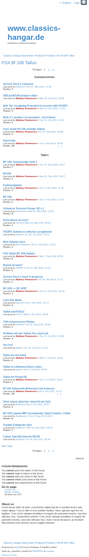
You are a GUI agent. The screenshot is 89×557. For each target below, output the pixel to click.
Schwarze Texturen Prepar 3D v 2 (23, 208)
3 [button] (53, 70)
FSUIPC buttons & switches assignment (27, 231)
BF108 (7, 173)
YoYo (18, 314)
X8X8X (19, 268)
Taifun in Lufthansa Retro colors (22, 366)
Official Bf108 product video (20, 95)
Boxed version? (12, 265)
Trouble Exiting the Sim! (17, 424)
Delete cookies (12, 492)
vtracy (19, 234)
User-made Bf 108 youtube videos (24, 129)
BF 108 (7, 196)
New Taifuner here (14, 241)
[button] (56, 70)
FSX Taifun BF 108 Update (19, 253)
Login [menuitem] (76, 3)
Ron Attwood (22, 244)
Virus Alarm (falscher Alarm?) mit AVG (27, 401)
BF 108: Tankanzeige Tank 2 (20, 161)
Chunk (19, 223)
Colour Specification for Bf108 (21, 436)
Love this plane (12, 300)
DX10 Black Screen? (16, 220)
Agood (19, 303)
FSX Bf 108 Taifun (19, 62)
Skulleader (21, 416)
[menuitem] (5, 555)
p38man (20, 324)
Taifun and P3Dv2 (13, 311)
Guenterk (20, 211)
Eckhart (20, 404)
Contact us (10, 490)
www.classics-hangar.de (34, 33)
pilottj (18, 348)
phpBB (17, 547)
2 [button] (48, 70)
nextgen (50, 551)
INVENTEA (37, 551)
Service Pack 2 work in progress (23, 276)
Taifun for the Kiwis (14, 355)
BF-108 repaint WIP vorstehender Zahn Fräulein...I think (36, 413)
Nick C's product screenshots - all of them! (29, 117)
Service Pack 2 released (18, 84)
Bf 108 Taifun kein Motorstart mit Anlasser (29, 388)
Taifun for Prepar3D (15, 376)
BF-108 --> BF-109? (15, 288)
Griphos (20, 87)
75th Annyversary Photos (19, 321)
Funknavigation (12, 185)
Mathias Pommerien (26, 98)
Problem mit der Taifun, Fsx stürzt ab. (26, 333)
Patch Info (9, 140)
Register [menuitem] (66, 3)
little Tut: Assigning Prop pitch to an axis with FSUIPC (35, 105)
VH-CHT (8, 345)
